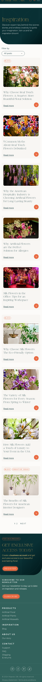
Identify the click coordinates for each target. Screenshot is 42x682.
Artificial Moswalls (10, 619)
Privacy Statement (10, 680)
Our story (6, 638)
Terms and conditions (27, 680)
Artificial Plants (9, 616)
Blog (4, 629)
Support (6, 648)
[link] (10, 568)
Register (10, 569)
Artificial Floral (8, 612)
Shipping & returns (6, 656)
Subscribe (11, 596)
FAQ (4, 651)
